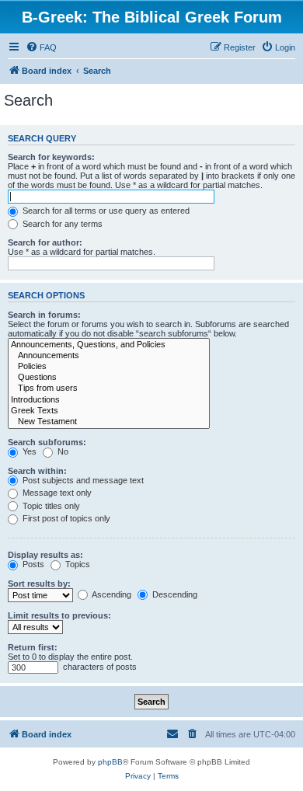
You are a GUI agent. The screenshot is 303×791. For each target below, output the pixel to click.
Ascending (110, 594)
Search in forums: (44, 314)
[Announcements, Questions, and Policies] (108, 345)
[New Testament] (108, 421)
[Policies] (108, 366)
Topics (76, 564)
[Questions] (108, 377)
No (61, 451)
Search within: (37, 471)
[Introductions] (108, 400)
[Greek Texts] (108, 411)
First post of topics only (65, 518)
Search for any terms (61, 223)
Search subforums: (47, 442)
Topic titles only (50, 505)
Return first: (32, 647)
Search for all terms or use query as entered (105, 210)
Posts (32, 564)
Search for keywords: (51, 157)
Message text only (56, 492)
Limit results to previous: (59, 615)
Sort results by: (39, 583)
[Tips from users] (108, 388)
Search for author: (45, 242)
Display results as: (45, 554)
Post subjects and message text (82, 480)
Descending (173, 594)
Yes (28, 451)
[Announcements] (108, 355)
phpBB (110, 762)
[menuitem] (41, 47)
